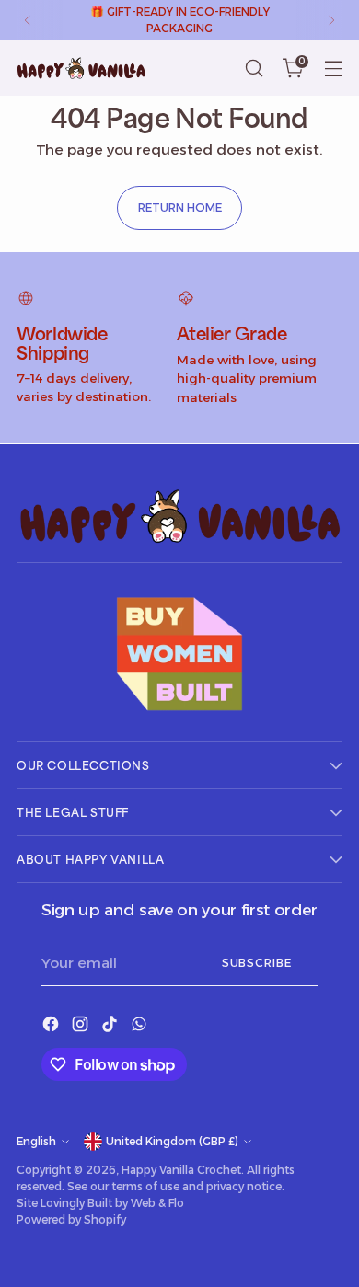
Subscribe (257, 963)
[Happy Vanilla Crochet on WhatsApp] (141, 1027)
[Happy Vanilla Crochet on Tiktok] (111, 1027)
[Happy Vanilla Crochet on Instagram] (82, 1027)
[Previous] (27, 20)
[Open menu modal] (333, 68)
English (36, 1141)
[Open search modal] (253, 68)
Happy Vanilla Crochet (181, 1170)
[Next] (331, 20)
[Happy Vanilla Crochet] (81, 68)
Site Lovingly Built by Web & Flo (100, 1203)
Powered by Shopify (71, 1219)
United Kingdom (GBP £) (172, 1141)
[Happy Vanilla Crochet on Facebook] (52, 1027)
